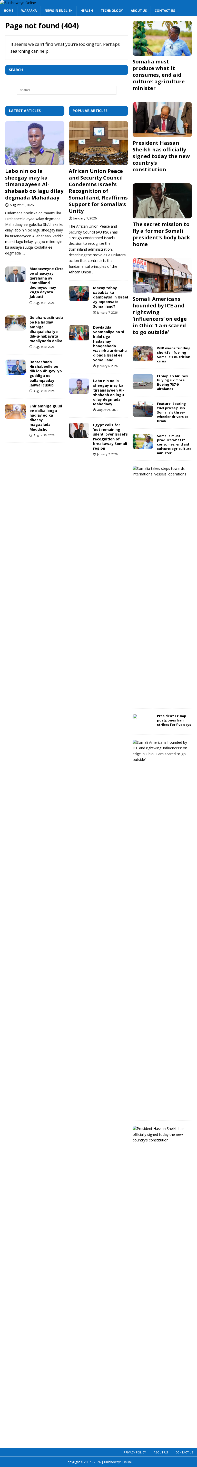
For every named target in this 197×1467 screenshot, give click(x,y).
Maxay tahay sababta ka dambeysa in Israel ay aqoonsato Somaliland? (110, 297)
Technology (112, 10)
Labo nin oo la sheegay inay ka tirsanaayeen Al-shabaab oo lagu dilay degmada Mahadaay (34, 184)
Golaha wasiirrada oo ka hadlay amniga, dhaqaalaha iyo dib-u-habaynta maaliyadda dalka (46, 329)
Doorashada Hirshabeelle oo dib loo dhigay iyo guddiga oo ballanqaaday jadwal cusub (45, 373)
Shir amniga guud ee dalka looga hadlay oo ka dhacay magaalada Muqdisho (45, 418)
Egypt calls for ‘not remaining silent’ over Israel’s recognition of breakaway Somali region (110, 437)
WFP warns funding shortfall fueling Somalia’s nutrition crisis (174, 354)
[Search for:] (66, 90)
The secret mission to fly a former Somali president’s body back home (161, 234)
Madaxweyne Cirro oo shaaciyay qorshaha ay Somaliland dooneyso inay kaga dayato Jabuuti (46, 282)
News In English (59, 10)
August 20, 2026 (44, 347)
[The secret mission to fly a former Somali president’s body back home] (162, 200)
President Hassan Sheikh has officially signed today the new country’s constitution (161, 156)
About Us (139, 10)
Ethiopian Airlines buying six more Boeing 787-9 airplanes (172, 382)
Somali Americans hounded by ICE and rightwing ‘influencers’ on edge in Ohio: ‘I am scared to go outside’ (160, 315)
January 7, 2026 (85, 218)
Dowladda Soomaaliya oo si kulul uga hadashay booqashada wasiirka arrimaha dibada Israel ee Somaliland (110, 343)
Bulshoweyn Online (118, 1462)
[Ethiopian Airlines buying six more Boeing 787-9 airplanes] (143, 381)
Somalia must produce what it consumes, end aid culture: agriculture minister (159, 75)
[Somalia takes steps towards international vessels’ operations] (160, 471)
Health (87, 10)
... (24, 253)
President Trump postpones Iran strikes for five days (174, 720)
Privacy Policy (135, 1452)
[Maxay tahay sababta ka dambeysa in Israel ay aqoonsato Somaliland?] (79, 293)
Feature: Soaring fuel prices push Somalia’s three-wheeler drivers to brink (173, 412)
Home (8, 10)
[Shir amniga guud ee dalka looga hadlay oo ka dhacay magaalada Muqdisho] (15, 411)
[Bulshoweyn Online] (18, 2)
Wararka (29, 10)
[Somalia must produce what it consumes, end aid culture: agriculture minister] (162, 38)
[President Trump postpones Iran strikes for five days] (143, 721)
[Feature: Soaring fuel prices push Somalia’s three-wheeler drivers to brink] (143, 409)
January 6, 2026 (107, 366)
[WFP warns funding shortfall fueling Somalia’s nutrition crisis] (143, 353)
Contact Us (165, 10)
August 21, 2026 (22, 205)
